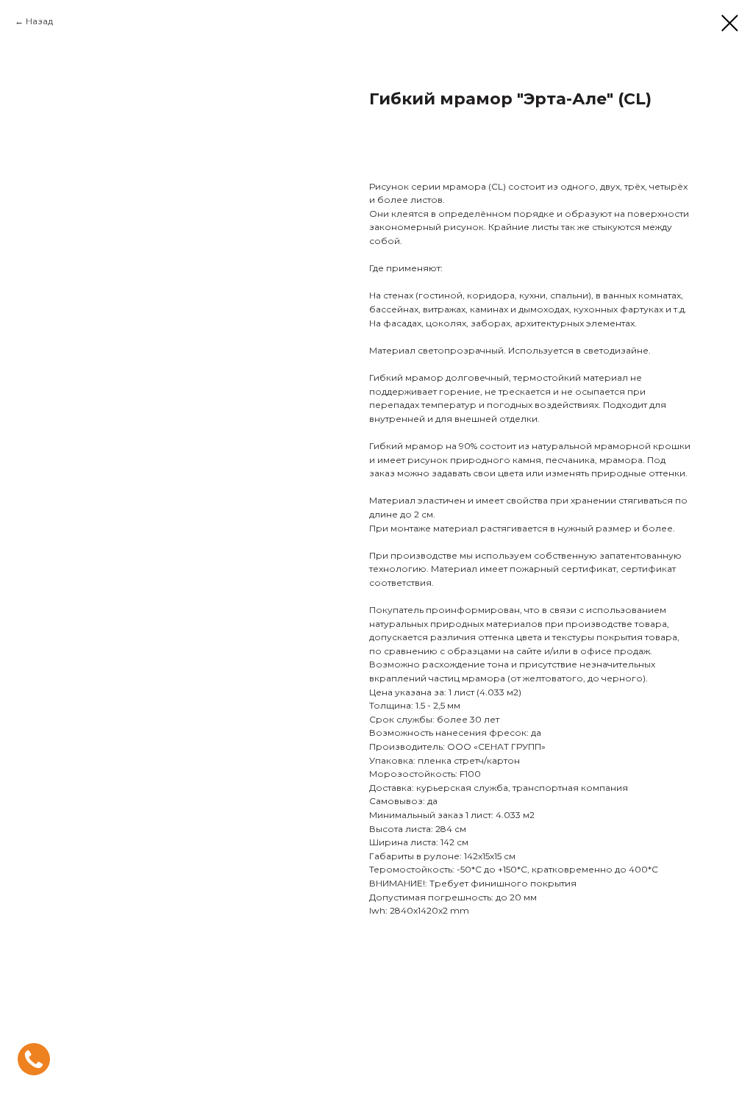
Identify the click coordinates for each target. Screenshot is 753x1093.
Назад (39, 20)
